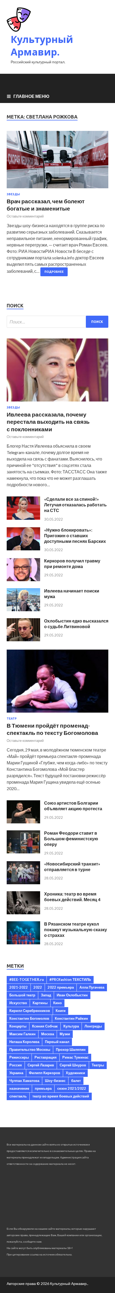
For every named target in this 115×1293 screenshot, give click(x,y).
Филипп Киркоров (44, 1073)
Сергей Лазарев (41, 1065)
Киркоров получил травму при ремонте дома (72, 563)
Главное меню (31, 96)
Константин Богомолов (29, 1018)
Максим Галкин (22, 1034)
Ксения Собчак (45, 1026)
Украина (16, 1073)
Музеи (65, 1034)
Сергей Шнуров (73, 1065)
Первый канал (57, 1042)
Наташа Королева (24, 1042)
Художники (75, 1073)
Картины (40, 1003)
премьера (43, 1088)
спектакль (18, 1096)
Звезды (13, 194)
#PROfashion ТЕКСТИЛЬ (70, 979)
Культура (71, 1026)
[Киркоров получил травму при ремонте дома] (23, 579)
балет (76, 1080)
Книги (61, 1010)
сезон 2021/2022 (71, 1088)
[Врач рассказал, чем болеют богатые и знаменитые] (57, 161)
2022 (37, 987)
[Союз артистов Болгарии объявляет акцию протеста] (23, 821)
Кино (57, 1003)
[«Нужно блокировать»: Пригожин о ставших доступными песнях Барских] (23, 548)
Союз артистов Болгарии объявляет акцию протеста (73, 805)
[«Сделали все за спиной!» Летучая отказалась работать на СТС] (23, 518)
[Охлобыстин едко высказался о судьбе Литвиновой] (23, 639)
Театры (98, 1065)
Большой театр (22, 995)
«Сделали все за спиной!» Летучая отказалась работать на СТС (75, 504)
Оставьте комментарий (25, 216)
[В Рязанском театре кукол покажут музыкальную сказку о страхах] (23, 942)
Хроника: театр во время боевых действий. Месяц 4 (72, 896)
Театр (12, 718)
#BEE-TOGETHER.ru (26, 979)
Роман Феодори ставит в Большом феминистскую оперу (71, 838)
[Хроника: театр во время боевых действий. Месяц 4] (23, 912)
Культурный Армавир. (42, 45)
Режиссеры (19, 1057)
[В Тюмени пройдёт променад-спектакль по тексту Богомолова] (57, 713)
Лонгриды (93, 1026)
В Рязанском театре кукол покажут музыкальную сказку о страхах (75, 929)
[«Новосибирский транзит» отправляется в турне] (23, 882)
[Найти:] (57, 322)
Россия (15, 1065)
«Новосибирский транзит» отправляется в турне (72, 866)
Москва (47, 1034)
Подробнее (54, 271)
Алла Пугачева (91, 987)
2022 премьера (61, 987)
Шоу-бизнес (55, 1080)
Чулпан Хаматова (24, 1080)
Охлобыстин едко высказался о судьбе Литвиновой (76, 623)
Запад (46, 995)
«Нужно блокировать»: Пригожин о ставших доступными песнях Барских (75, 535)
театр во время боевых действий (60, 1096)
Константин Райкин (71, 1018)
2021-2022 (18, 987)
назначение (19, 1088)
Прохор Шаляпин (71, 1049)
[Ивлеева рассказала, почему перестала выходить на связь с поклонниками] (57, 402)
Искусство (18, 1003)
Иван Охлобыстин (72, 995)
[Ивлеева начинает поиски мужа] (23, 609)
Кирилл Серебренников (29, 1010)
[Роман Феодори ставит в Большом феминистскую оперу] (23, 851)
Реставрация (45, 1057)
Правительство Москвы (29, 1049)
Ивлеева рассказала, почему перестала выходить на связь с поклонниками (48, 421)
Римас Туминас (75, 1057)
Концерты (17, 1026)
